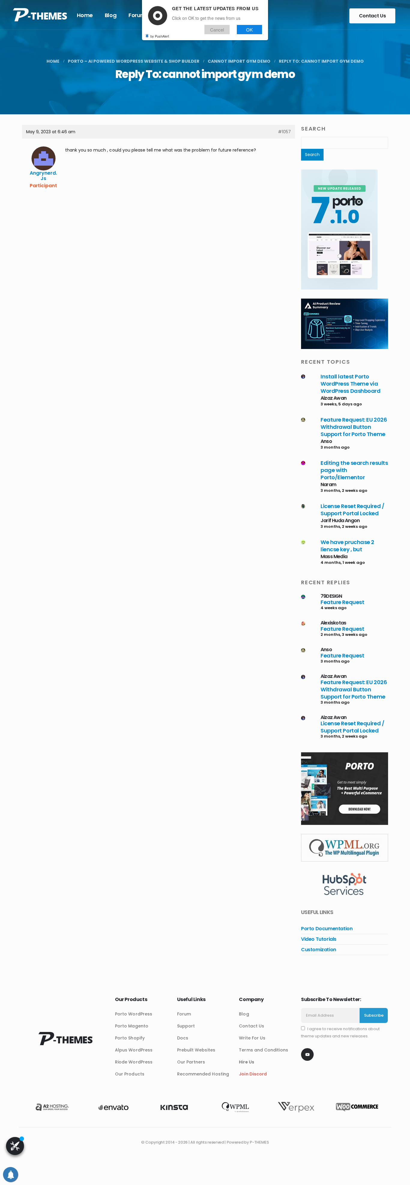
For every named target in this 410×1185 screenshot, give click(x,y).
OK (249, 29)
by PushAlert (159, 36)
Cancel (217, 29)
